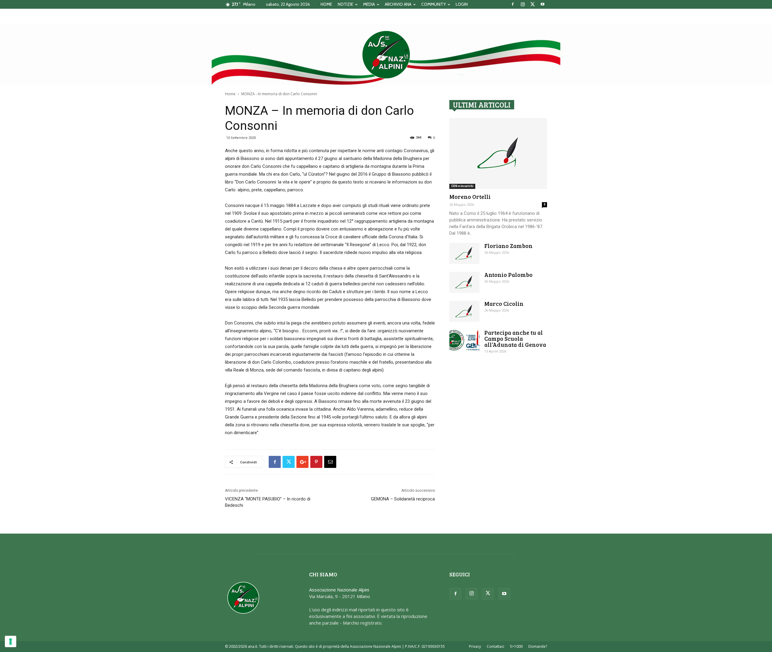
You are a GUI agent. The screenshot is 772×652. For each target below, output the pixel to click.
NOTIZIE (345, 4)
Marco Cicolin (504, 303)
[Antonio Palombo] (464, 282)
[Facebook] (512, 4)
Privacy (475, 646)
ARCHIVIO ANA (398, 4)
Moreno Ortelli (470, 196)
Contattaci (495, 646)
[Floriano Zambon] (464, 253)
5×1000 (516, 646)
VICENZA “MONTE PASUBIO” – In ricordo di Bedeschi (267, 502)
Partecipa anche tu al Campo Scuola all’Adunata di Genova (515, 338)
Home (230, 93)
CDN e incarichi (462, 186)
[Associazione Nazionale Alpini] (386, 54)
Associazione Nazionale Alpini (339, 590)
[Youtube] (542, 4)
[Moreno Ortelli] (498, 153)
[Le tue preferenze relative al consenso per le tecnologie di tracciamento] (10, 641)
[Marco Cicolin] (464, 311)
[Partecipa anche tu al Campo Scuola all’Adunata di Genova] (464, 340)
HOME (326, 4)
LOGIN (462, 4)
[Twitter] (532, 4)
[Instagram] (522, 4)
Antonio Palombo (508, 274)
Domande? (537, 646)
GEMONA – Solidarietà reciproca (403, 499)
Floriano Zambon (508, 245)
